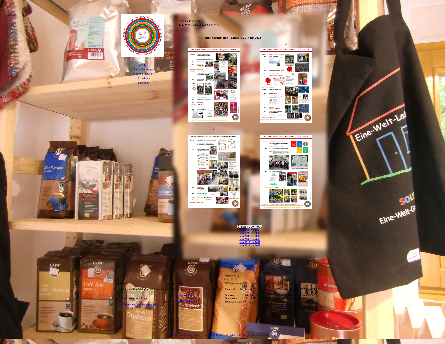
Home (142, 64)
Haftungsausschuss (181, 295)
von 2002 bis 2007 (250, 236)
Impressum (143, 82)
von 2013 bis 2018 (250, 242)
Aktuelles (142, 78)
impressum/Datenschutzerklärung (257, 335)
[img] (142, 35)
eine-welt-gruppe (189, 335)
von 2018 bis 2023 (250, 245)
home (172, 335)
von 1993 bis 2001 (250, 232)
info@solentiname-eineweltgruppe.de (138, 304)
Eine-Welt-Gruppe (142, 69)
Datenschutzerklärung (183, 301)
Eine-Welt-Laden (142, 73)
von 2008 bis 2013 (250, 239)
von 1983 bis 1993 (250, 229)
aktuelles (231, 335)
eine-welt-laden (214, 335)
